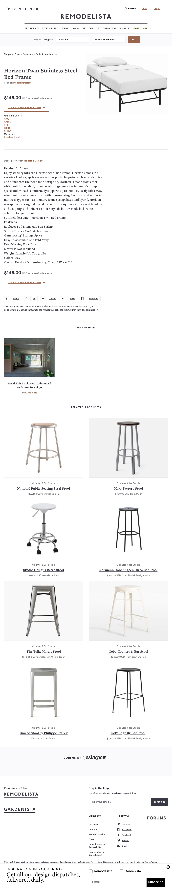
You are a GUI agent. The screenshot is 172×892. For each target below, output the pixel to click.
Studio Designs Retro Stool (43, 570)
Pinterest (126, 824)
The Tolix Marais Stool (44, 652)
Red (6, 125)
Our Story (124, 28)
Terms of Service (97, 834)
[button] (129, 8)
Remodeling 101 (70, 28)
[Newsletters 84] (36, 9)
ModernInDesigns (22, 83)
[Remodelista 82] (25, 9)
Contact (93, 829)
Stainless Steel (11, 137)
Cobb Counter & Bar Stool (128, 652)
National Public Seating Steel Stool (43, 489)
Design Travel (50, 28)
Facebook (126, 835)
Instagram (127, 830)
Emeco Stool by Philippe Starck (44, 733)
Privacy (92, 839)
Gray (6, 119)
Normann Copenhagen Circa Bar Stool (128, 570)
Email (124, 846)
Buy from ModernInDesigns (24, 108)
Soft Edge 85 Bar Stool (128, 733)
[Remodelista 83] (31, 9)
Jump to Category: (42, 39)
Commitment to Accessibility (97, 845)
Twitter (125, 841)
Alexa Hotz (31, 393)
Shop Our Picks (91, 28)
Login (157, 8)
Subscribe (155, 882)
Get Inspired (32, 28)
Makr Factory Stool (128, 489)
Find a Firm (109, 28)
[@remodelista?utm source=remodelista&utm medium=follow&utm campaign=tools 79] (9, 9)
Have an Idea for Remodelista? (96, 853)
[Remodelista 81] (20, 9)
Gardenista (140, 28)
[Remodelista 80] (14, 9)
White (7, 128)
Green (7, 122)
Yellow (7, 131)
